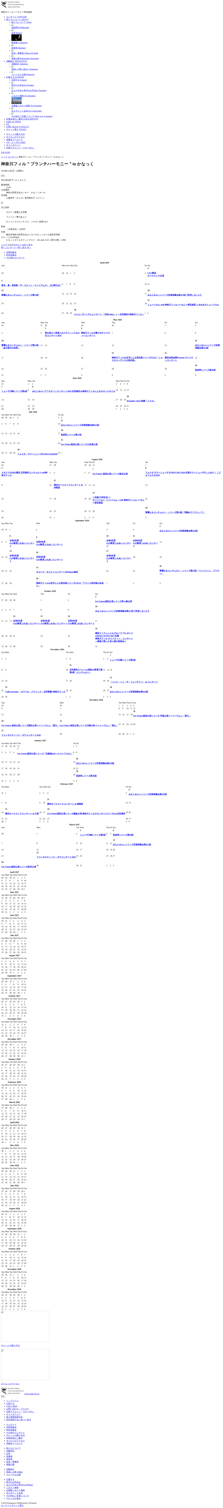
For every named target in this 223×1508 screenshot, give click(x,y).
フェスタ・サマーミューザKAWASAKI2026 (37, 454)
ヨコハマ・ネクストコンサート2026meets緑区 (57, 572)
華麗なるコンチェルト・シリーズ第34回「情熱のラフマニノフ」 (175, 512)
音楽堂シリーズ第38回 (86, 776)
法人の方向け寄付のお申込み (19, 1485)
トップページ (12, 1401)
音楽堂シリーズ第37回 (71, 435)
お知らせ (10, 1403)
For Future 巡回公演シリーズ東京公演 (110, 474)
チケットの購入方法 (15, 134)
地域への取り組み (14, 1472)
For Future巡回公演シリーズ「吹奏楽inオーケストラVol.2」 (45, 753)
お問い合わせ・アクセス (17, 1409)
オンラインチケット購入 (12, 1505)
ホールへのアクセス (15, 137)
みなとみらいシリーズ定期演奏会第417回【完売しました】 (122, 611)
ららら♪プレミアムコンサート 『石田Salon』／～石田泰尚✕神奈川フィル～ (109, 314)
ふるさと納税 (12, 1487)
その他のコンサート (15, 258)
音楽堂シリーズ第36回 (205, 370)
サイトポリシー (13, 145)
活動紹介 (10, 1469)
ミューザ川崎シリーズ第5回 (123, 660)
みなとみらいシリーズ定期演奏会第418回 (129, 692)
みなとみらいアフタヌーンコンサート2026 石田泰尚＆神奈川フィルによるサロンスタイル (73, 391)
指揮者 (9, 1456)
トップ (4, 157)
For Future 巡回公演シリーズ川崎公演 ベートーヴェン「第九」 (89, 725)
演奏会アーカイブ (14, 140)
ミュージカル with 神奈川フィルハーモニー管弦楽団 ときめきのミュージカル (183, 305)
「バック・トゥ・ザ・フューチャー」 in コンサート (134, 682)
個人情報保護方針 (14, 1417)
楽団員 (9, 1459)
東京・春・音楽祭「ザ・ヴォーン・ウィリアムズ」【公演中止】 (31, 285)
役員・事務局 (12, 1462)
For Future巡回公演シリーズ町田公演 (18, 867)
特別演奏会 (11, 255)
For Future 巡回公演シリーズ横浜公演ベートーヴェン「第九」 (30, 725)
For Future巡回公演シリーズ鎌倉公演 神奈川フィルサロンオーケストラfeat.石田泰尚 (86, 813)
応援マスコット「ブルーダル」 (20, 148)
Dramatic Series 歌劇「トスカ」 (141, 401)
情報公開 (10, 1464)
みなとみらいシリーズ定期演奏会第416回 (179, 531)
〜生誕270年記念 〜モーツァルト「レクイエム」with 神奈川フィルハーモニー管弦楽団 (118, 500)
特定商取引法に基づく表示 (18, 1420)
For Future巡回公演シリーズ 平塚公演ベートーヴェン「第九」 (162, 716)
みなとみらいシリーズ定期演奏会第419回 (95, 763)
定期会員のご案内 (14, 1438)
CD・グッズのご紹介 (16, 142)
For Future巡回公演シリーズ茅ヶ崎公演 (113, 601)
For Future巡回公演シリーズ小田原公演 (79, 444)
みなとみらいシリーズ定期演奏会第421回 (132, 844)
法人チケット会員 (14, 1493)
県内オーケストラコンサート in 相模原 (65, 804)
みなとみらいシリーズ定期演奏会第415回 (80, 425)
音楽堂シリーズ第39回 (123, 835)
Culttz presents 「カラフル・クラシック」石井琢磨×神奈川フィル (35, 692)
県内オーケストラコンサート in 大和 (22, 813)
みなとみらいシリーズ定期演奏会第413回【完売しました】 (175, 295)
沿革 (8, 1454)
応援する (10, 1479)
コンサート (13, 157)
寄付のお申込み (13, 1482)
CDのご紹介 (11, 1406)
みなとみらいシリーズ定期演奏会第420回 (148, 794)
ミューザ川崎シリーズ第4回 (14, 391)
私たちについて (13, 1448)
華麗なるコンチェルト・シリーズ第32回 (20, 295)
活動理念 (10, 1451)
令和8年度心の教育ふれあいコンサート (22, 543)
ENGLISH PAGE (32, 1394)
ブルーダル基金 (13, 1498)
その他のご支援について (17, 1496)
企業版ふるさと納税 (15, 1490)
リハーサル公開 (13, 1475)
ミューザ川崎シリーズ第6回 (93, 835)
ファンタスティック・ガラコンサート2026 (21, 735)
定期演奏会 (11, 252)
